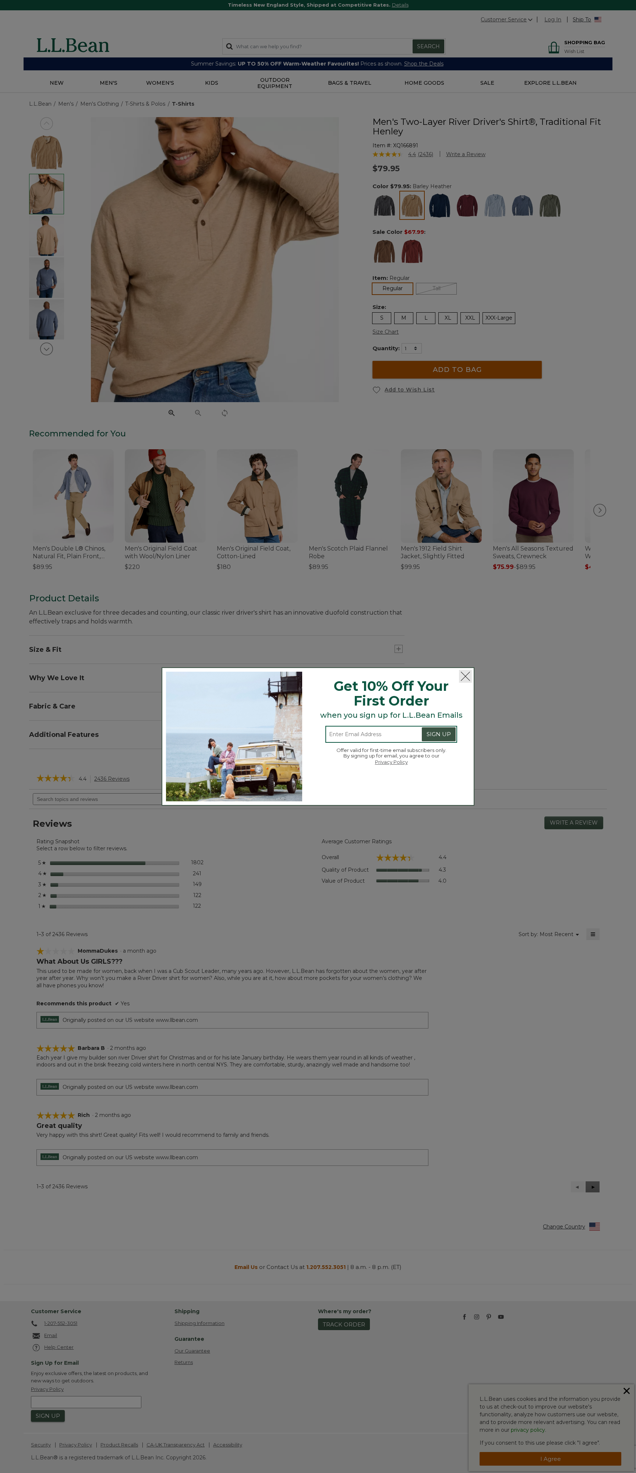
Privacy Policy (391, 762)
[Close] (465, 676)
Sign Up (439, 734)
